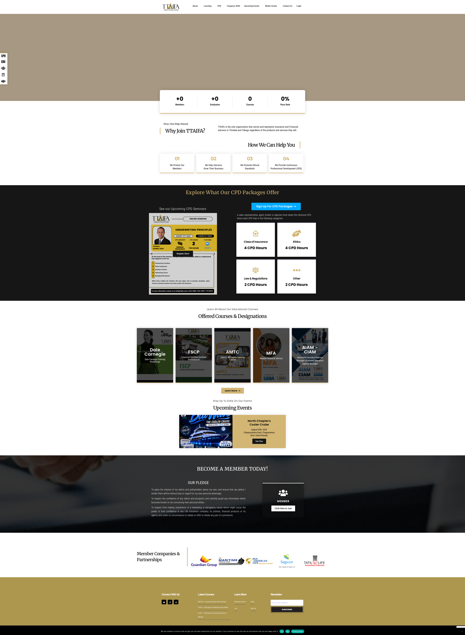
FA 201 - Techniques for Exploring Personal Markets (212, 615)
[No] (462, 631)
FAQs (252, 602)
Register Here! (183, 254)
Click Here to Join (283, 508)
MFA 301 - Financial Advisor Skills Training (212, 602)
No (288, 631)
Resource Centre (240, 602)
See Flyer (259, 441)
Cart (235, 608)
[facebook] (170, 602)
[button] (151, 253)
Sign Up (253, 608)
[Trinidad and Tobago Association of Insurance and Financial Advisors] (171, 6)
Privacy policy (297, 631)
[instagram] (176, 602)
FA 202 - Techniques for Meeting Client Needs (213, 607)
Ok (282, 631)
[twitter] (164, 602)
